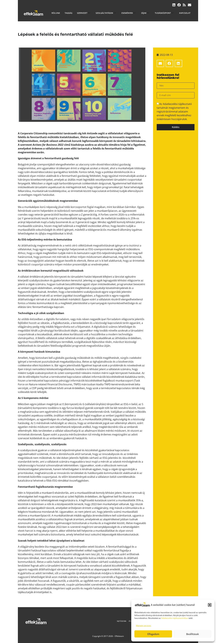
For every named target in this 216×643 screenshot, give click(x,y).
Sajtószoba (121, 621)
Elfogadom (153, 634)
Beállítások (192, 634)
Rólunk (56, 13)
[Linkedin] (174, 5)
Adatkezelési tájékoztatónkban (174, 618)
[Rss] (184, 5)
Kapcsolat (184, 13)
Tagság (68, 13)
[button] (209, 605)
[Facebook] (179, 5)
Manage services (143, 625)
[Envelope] (189, 5)
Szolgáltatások (104, 13)
